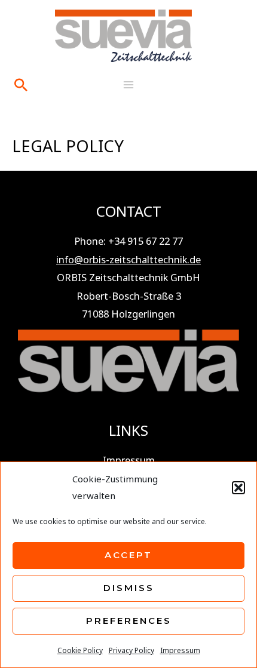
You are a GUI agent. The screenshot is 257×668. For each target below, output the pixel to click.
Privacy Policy (131, 650)
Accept (128, 555)
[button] (238, 488)
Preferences (129, 620)
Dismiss (128, 587)
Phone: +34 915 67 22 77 (128, 241)
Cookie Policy (80, 650)
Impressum (180, 650)
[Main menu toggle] (129, 84)
